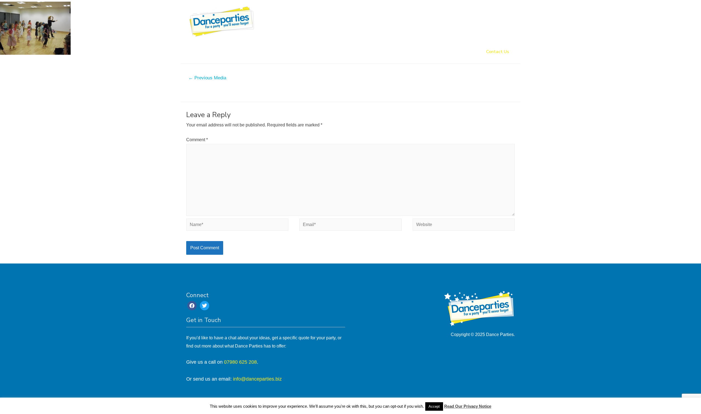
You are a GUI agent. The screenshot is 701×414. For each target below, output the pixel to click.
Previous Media (207, 77)
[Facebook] (192, 305)
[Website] (464, 225)
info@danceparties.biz (257, 379)
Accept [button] (434, 406)
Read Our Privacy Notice (467, 406)
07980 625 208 (240, 362)
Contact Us (497, 52)
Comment (197, 139)
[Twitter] (204, 305)
